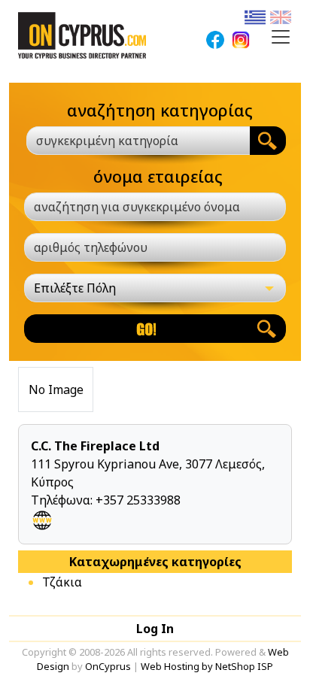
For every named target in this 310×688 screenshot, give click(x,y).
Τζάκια (62, 582)
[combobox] (138, 140)
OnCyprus (108, 666)
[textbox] (129, 141)
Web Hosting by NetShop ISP (207, 666)
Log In (155, 628)
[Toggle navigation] (280, 37)
